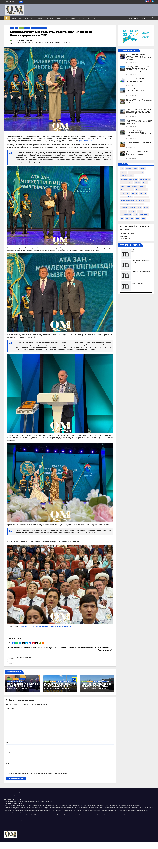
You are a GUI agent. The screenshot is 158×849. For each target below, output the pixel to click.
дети (122, 193)
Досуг (59, 18)
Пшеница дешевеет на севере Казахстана (138, 143)
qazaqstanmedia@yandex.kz (15, 803)
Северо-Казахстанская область (38, 28)
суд (122, 218)
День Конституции (38, 42)
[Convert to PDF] (33, 643)
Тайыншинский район (145, 179)
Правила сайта (24, 820)
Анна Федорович (23, 688)
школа (137, 218)
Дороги (135, 168)
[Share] (30, 643)
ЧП (66, 18)
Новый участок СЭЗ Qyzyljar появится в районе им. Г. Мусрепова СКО (45, 626)
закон (127, 193)
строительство (143, 214)
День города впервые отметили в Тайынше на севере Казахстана (139, 100)
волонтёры (130, 189)
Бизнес (81, 18)
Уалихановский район (126, 182)
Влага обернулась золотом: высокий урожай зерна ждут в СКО (33, 648)
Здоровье (142, 168)
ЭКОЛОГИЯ (137, 182)
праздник (123, 211)
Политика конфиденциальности (12, 820)
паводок (132, 207)
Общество (27, 28)
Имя (7, 742)
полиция (146, 207)
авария (145, 182)
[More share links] (43, 643)
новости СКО (66, 42)
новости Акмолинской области (129, 200)
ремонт (140, 211)
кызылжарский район (126, 197)
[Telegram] (20, 643)
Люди (73, 18)
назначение (138, 197)
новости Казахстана (144, 200)
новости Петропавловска (55, 42)
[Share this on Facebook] (13, 643)
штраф (143, 218)
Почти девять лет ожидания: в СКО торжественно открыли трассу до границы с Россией (138, 111)
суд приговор (129, 218)
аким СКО (30, 42)
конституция (143, 193)
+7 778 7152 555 (19, 799)
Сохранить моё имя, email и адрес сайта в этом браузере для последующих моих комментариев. (37, 773)
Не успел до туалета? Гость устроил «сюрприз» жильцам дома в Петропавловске (138, 152)
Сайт (7, 763)
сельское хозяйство (126, 214)
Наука (16, 28)
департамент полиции (141, 189)
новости (46, 42)
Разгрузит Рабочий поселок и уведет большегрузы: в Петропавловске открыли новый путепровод (138, 69)
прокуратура (132, 211)
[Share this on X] (23, 643)
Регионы (39, 18)
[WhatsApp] (16, 643)
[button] (152, 18)
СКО (131, 175)
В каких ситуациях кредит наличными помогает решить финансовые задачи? (138, 80)
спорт (135, 214)
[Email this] (36, 643)
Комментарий (10, 708)
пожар (139, 207)
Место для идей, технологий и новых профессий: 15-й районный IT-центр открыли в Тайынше (138, 57)
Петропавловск (133, 172)
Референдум (124, 175)
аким (122, 186)
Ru (94, 18)
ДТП (122, 168)
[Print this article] (40, 643)
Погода (141, 172)
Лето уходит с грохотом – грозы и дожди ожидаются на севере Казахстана (139, 121)
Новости (28, 18)
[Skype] (26, 643)
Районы (50, 18)
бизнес (123, 189)
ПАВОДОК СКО (17, 18)
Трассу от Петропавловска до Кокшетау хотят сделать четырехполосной (96, 686)
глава (80, 162)
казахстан (134, 193)
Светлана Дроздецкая (25, 40)
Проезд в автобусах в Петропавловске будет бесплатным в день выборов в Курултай (138, 133)
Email (8, 753)
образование (124, 207)
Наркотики (123, 172)
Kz (89, 18)
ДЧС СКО (128, 168)
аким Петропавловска (132, 186)
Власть (12, 28)
